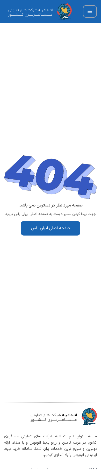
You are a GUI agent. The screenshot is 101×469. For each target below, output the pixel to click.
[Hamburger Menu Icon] (90, 11)
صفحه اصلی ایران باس (50, 228)
